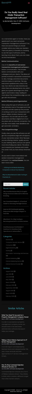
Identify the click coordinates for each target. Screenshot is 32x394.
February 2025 (10, 296)
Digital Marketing (11, 248)
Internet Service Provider (13, 264)
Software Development (16, 319)
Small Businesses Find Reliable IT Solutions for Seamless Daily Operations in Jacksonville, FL (13, 229)
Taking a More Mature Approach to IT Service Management (14, 341)
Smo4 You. (19, 390)
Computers (9, 245)
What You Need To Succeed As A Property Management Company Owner (15, 316)
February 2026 (10, 285)
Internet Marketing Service (14, 261)
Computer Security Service (14, 242)
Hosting (8, 250)
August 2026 (9, 271)
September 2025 (11, 288)
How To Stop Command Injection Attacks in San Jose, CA (13, 366)
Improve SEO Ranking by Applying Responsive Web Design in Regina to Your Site (14, 211)
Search (26, 184)
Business (8, 239)
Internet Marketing (11, 258)
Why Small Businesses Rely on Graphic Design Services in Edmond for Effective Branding (15, 194)
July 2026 (8, 274)
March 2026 (9, 282)
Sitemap (19, 391)
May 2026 (9, 279)
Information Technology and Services (17, 253)
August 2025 (9, 291)
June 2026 (9, 277)
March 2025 (9, 293)
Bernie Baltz (9, 21)
